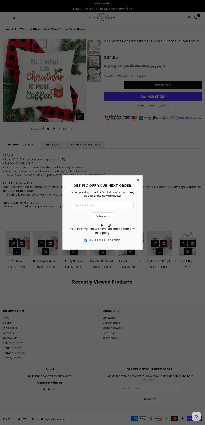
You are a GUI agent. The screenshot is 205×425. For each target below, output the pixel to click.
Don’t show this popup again (105, 240)
